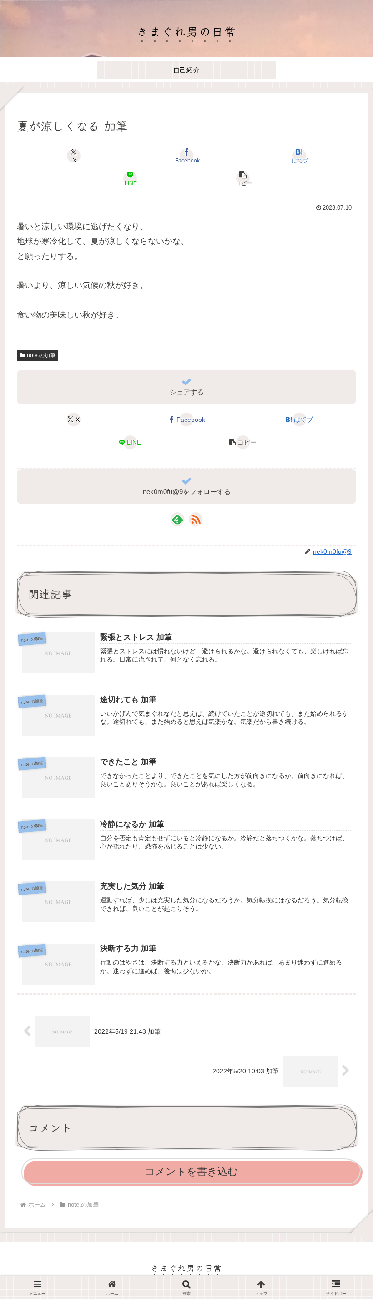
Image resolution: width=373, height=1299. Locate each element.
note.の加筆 (41, 355)
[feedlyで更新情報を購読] (177, 519)
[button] (243, 178)
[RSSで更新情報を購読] (195, 519)
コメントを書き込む (191, 1171)
